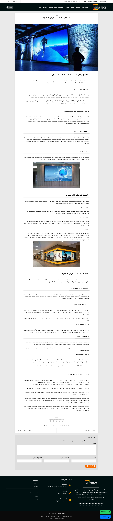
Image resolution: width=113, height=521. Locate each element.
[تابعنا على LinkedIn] (69, 1)
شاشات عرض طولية (90, 430)
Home (71, 516)
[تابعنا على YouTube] (68, 1)
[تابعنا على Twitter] (74, 1)
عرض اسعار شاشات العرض (25, 430)
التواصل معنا (42, 7)
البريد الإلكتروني (65, 457)
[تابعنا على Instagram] (76, 1)
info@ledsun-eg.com (61, 501)
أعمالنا (78, 7)
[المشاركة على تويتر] (59, 420)
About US (50, 516)
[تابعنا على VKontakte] (66, 1)
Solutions (60, 516)
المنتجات (86, 7)
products (66, 516)
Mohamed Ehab (60, 518)
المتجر (13, 1)
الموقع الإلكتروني (37, 457)
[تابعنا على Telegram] (65, 1)
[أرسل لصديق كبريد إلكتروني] (56, 420)
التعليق (94, 443)
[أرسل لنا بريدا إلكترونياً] (73, 1)
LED (84, 221)
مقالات (56, 15)
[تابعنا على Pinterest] (71, 1)
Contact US (44, 516)
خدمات (72, 7)
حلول (67, 7)
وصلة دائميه (45, 426)
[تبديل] (7, 490)
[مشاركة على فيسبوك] (62, 420)
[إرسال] (7, 7)
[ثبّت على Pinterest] (53, 420)
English (7, 1)
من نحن (17, 1)
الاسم (94, 457)
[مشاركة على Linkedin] (50, 420)
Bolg (54, 516)
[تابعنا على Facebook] (77, 1)
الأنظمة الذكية (58, 7)
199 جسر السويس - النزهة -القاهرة (57, 486)
